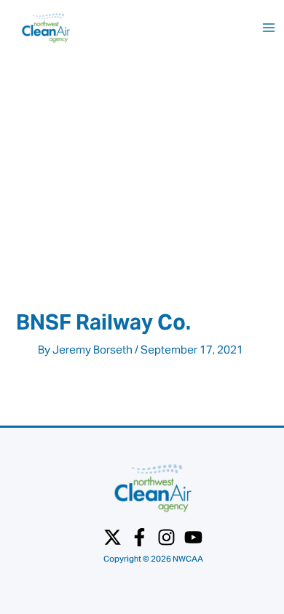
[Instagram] (166, 537)
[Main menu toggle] (268, 27)
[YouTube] (193, 537)
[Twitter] (112, 537)
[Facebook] (139, 537)
